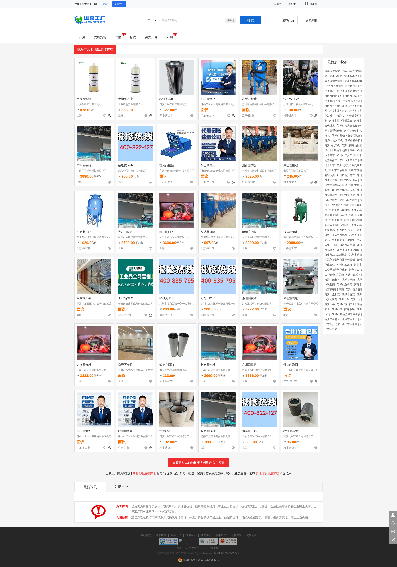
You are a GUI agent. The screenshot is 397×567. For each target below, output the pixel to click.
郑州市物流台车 (349, 160)
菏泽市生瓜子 (349, 319)
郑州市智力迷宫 (349, 180)
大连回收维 (125, 231)
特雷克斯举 (290, 431)
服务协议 (206, 535)
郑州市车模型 (347, 195)
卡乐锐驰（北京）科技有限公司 (300, 303)
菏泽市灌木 (351, 85)
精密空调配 (290, 298)
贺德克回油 (166, 364)
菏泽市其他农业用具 (336, 105)
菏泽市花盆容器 (351, 100)
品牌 (118, 37)
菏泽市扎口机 (332, 145)
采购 (169, 37)
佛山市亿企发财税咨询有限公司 (218, 104)
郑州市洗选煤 (344, 229)
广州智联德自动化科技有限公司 (176, 170)
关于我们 (161, 535)
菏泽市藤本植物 (353, 80)
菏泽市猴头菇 (353, 289)
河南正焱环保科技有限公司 (91, 170)
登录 (105, 3)
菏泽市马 (344, 299)
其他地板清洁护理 (196, 462)
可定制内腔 (84, 231)
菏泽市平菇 (337, 289)
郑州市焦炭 (340, 234)
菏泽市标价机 (352, 140)
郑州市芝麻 (340, 269)
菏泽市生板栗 (349, 324)
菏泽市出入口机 (334, 140)
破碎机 (230, 20)
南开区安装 (125, 364)
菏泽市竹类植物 (334, 85)
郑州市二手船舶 (338, 170)
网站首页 (146, 535)
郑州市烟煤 (335, 220)
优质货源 (100, 37)
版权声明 (236, 535)
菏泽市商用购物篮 (352, 145)
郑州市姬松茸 (353, 274)
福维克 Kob (125, 165)
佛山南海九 (84, 431)
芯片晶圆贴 (166, 165)
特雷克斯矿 (166, 99)
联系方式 (176, 535)
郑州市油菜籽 (344, 264)
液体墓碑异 (249, 165)
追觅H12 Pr (208, 298)
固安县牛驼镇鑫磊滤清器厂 (174, 104)
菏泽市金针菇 (332, 294)
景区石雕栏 (290, 165)
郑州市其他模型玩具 (343, 190)
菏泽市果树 (335, 75)
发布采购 (311, 20)
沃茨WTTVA (291, 99)
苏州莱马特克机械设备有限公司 (259, 104)
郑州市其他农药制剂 (348, 249)
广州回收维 (84, 165)
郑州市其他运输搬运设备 (340, 150)
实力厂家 (151, 37)
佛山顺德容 (125, 431)
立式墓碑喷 (208, 231)
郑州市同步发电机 (339, 210)
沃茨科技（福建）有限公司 (298, 104)
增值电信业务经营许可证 (190, 548)
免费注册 (119, 3)
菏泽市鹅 (337, 309)
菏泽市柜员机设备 (347, 125)
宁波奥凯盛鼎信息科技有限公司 (135, 303)
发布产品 (288, 20)
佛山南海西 (290, 364)
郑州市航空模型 (349, 200)
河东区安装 (84, 298)
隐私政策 (221, 535)
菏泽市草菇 (348, 279)
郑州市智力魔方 (346, 175)
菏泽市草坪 (350, 75)
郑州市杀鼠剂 (347, 244)
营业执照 (215, 548)
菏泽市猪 (342, 304)
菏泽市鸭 (349, 309)
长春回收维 (208, 364)
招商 (133, 37)
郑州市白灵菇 (336, 274)
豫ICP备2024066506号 (227, 553)
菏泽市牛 (330, 304)
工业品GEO (125, 298)
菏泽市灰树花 (344, 284)
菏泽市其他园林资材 (348, 90)
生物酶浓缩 (84, 99)
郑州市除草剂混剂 (344, 259)
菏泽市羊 (356, 299)
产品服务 (277, 3)
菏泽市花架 (350, 95)
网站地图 (251, 535)
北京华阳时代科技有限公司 (133, 170)
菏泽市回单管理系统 (340, 120)
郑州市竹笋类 (336, 239)
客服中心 (191, 535)
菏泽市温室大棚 (338, 110)
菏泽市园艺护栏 (334, 95)
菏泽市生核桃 (332, 71)
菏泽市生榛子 (332, 319)
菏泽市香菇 (348, 294)
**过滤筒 (164, 431)
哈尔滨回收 (166, 231)
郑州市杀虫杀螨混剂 (336, 254)
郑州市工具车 (344, 155)
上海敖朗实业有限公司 (89, 104)
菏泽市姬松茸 (332, 279)
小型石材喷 (249, 99)
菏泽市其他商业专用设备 (346, 135)
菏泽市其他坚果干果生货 (346, 314)
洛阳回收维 (249, 298)
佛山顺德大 (208, 165)
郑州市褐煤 (340, 215)
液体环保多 (290, 231)
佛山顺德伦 (208, 99)
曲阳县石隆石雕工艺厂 (295, 170)
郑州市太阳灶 (342, 224)
